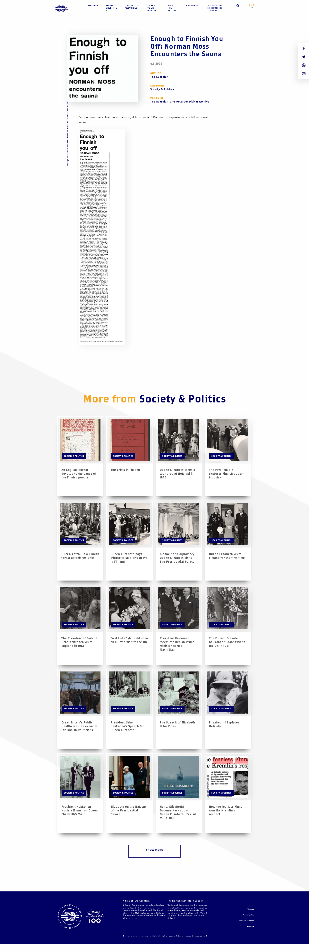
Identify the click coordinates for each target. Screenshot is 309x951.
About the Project (173, 8)
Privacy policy (248, 915)
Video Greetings (112, 8)
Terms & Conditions (246, 921)
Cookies (250, 909)
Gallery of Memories (132, 6)
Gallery (93, 5)
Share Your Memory (152, 8)
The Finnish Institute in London (214, 8)
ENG (251, 5)
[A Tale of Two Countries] (61, 8)
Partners (192, 5)
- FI (251, 8)
